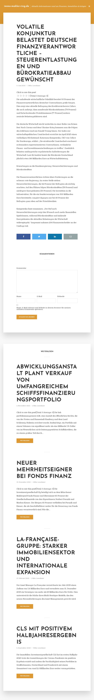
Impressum (68, 6)
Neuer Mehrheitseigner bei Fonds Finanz (44, 470)
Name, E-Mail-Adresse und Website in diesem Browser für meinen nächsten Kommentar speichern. (44, 308)
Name (19, 296)
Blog (49, 6)
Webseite (60, 296)
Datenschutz (80, 6)
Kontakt (57, 6)
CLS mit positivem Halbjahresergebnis (46, 635)
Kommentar (21, 268)
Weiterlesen (24, 440)
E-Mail (39, 296)
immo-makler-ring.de (16, 6)
